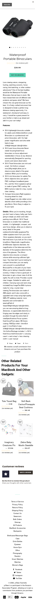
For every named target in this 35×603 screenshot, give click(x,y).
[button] (17, 63)
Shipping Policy (17, 510)
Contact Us (17, 513)
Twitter (18, 572)
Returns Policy (17, 507)
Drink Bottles (17, 541)
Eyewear (17, 544)
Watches (17, 562)
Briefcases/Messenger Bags (17, 535)
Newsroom (17, 516)
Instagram (18, 575)
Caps (17, 538)
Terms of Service (17, 501)
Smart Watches (17, 559)
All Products (17, 525)
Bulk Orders (17, 519)
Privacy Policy (17, 504)
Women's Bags (17, 565)
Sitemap (18, 522)
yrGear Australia (21, 582)
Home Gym (17, 547)
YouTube (18, 578)
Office (17, 550)
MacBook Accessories (17, 528)
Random (17, 556)
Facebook (18, 569)
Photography (17, 553)
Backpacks (18, 531)
